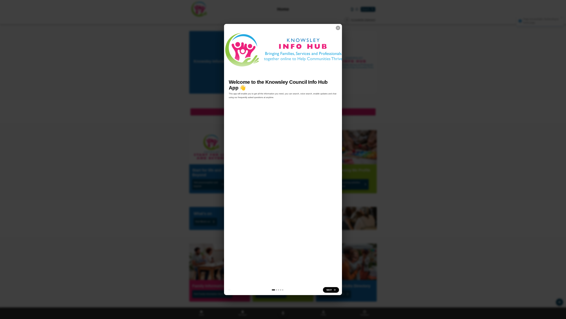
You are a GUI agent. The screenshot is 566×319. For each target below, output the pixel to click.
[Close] (338, 28)
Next (329, 290)
